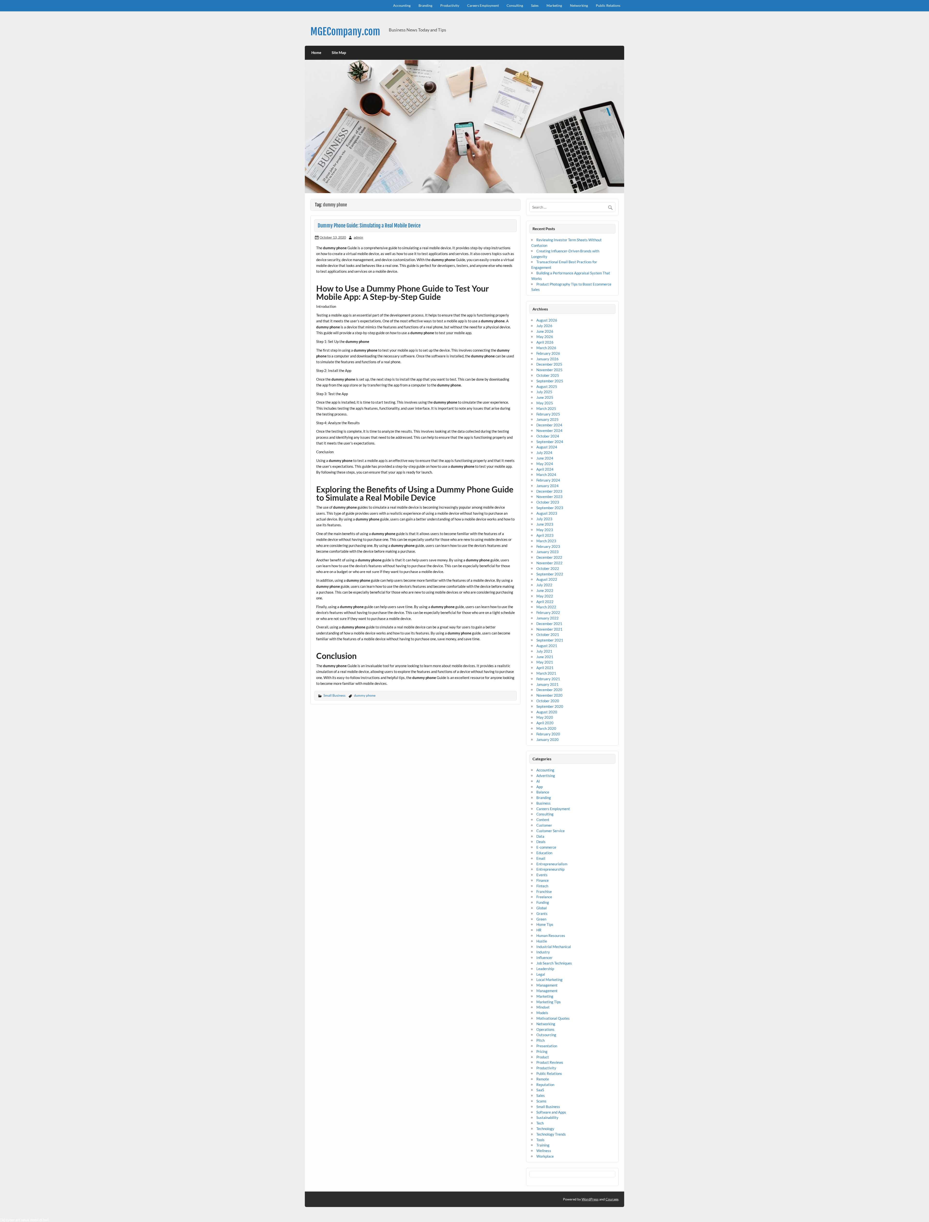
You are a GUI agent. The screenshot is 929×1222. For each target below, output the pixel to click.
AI (538, 781)
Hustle (541, 941)
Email (540, 858)
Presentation (546, 1046)
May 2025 (544, 403)
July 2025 (544, 392)
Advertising (545, 775)
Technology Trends (551, 1134)
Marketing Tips (548, 1002)
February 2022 (548, 612)
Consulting (515, 5)
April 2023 (545, 535)
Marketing (554, 5)
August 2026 (546, 320)
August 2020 (546, 712)
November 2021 (549, 629)
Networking (579, 5)
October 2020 (547, 701)
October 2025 (547, 375)
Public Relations (608, 5)
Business (543, 803)
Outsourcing (546, 1035)
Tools (540, 1140)
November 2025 (549, 370)
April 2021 (545, 667)
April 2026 (545, 342)
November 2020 (549, 695)
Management (547, 985)
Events (541, 875)
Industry (543, 952)
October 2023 (547, 502)
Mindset (543, 1007)
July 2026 (544, 326)
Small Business (334, 695)
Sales (535, 5)
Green (541, 919)
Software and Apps (551, 1112)
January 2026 (547, 359)
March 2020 (546, 728)
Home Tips (544, 924)
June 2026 (544, 331)
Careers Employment (483, 5)
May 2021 (544, 662)
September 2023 (549, 507)
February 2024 (548, 480)
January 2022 (547, 618)
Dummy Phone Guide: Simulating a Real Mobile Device (369, 225)
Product (542, 1057)
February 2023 (548, 546)
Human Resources (550, 935)
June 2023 (544, 524)
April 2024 (545, 469)
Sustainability (547, 1117)
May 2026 (544, 336)
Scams (541, 1101)
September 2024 (549, 441)
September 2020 (549, 706)
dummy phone (364, 695)
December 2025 (549, 364)
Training (542, 1145)
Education (544, 853)
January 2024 (547, 485)
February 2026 (548, 353)
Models (542, 1013)
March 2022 (546, 607)
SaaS (540, 1090)
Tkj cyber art (10, 1220)
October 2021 (547, 634)
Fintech (542, 886)
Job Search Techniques (554, 963)
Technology (545, 1128)
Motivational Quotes (553, 1018)
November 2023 (549, 496)
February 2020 (548, 734)
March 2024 (546, 474)
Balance (542, 792)
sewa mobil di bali (35, 1220)
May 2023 (544, 530)
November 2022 (549, 563)
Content (542, 819)
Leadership (545, 968)
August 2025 (546, 386)
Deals (541, 841)
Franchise (544, 891)
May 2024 (544, 463)
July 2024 (544, 452)
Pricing (541, 1051)
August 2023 (546, 513)
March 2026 (546, 348)
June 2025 (544, 397)
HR (538, 930)
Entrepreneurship (550, 869)
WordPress (590, 1199)
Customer (544, 825)
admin (358, 237)
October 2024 (547, 436)
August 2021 (546, 645)
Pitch (540, 1040)
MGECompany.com (345, 31)
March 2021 (546, 673)
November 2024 (549, 430)
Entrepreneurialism (551, 864)
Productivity (449, 5)
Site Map (339, 52)
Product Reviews (549, 1062)
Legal (540, 974)
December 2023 (549, 491)
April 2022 (545, 601)
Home (316, 52)
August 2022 (546, 579)
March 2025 (546, 408)
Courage (612, 1199)
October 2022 (547, 568)
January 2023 (547, 552)
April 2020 (545, 723)
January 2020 (547, 739)
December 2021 (549, 623)
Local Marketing (549, 979)
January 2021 (547, 684)
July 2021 (544, 651)
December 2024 (549, 425)
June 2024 (544, 458)
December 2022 (549, 557)
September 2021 (549, 640)
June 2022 (544, 590)
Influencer (544, 957)
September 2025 (549, 381)
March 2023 (546, 541)
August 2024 (546, 447)
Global (541, 908)
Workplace (545, 1156)
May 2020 (544, 717)
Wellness (543, 1150)
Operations (545, 1029)
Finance (542, 880)
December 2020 (549, 689)
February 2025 (548, 414)
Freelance (544, 897)
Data (540, 836)
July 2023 (544, 519)
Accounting (402, 5)
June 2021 (544, 657)
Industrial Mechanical (553, 946)
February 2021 (548, 679)
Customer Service (550, 831)
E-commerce (546, 847)
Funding (542, 902)
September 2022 (549, 574)
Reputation (545, 1084)
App (539, 786)
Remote (542, 1079)
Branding (425, 5)
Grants (541, 913)
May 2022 (544, 596)
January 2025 (547, 419)
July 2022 (544, 585)
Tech (540, 1123)
